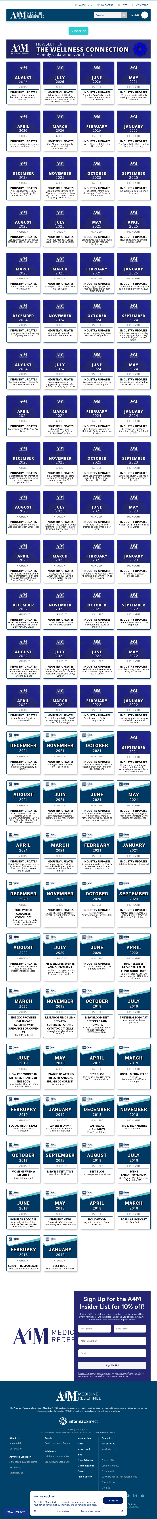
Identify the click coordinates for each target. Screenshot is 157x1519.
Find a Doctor (84, 1476)
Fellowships (15, 1467)
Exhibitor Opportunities (57, 1456)
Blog (79, 1454)
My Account (83, 1449)
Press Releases (85, 1460)
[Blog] (142, 1499)
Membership (84, 1438)
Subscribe (78, 30)
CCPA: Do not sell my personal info (119, 1476)
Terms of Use (108, 1460)
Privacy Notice (109, 1471)
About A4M (15, 1443)
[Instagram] (135, 1499)
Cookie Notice (109, 1482)
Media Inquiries (85, 1465)
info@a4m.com (109, 1449)
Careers (81, 1471)
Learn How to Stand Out (57, 1461)
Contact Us (107, 1438)
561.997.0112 (108, 1443)
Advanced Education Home (23, 1461)
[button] (124, 15)
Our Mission (16, 1448)
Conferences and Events (57, 1443)
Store (80, 1443)
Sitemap (106, 1487)
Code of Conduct (110, 1465)
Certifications (16, 1472)
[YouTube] (128, 1499)
